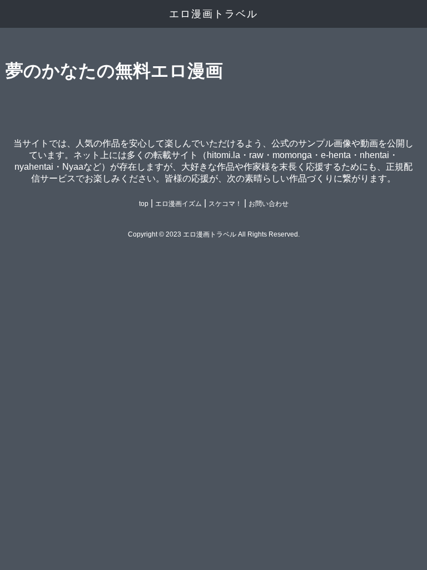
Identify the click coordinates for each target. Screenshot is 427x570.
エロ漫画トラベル (213, 13)
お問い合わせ (269, 204)
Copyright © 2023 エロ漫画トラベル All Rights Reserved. (214, 234)
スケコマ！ (225, 204)
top (143, 204)
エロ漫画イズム (178, 204)
